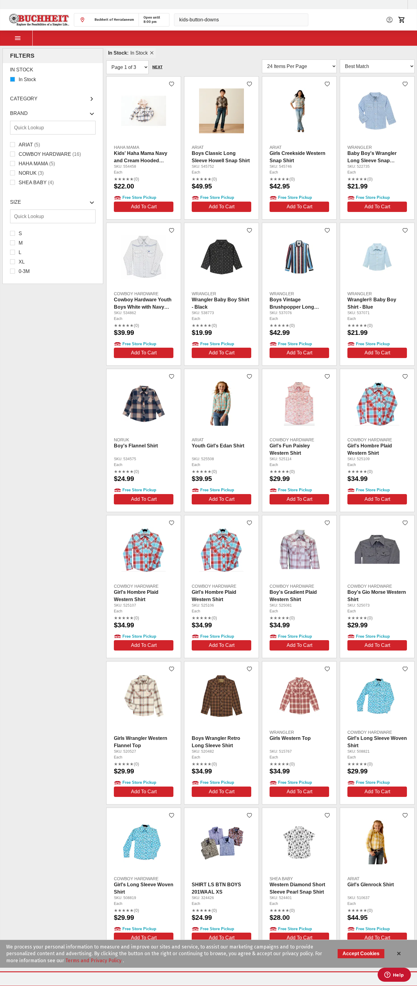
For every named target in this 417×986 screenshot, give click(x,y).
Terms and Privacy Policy (94, 960)
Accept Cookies (361, 953)
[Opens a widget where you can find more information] (394, 975)
